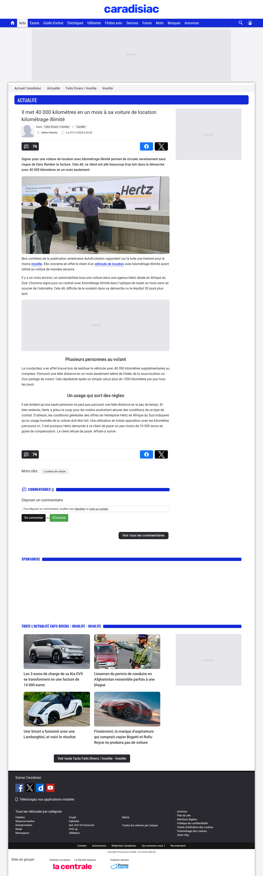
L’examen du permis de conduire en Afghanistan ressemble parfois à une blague (124, 679)
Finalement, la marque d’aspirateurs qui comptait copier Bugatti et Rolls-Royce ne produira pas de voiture (124, 737)
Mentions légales (187, 819)
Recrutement (178, 845)
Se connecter (33, 518)
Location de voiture (55, 471)
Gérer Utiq (183, 835)
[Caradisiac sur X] (30, 788)
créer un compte (98, 508)
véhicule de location (109, 264)
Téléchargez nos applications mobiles (47, 799)
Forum (147, 23)
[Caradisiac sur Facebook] (20, 788)
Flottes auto (113, 23)
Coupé (72, 817)
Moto (160, 23)
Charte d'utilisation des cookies (195, 827)
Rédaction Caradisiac (124, 845)
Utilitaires (94, 23)
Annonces (192, 23)
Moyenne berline (25, 821)
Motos (125, 817)
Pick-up (73, 829)
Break (18, 829)
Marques (174, 23)
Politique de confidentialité (192, 823)
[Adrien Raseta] (28, 136)
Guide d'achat (53, 23)
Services (132, 23)
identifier (80, 508)
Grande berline (23, 825)
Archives (182, 811)
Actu (22, 23)
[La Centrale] (72, 870)
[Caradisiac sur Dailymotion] (40, 788)
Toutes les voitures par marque (140, 825)
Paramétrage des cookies (192, 831)
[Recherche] (241, 23)
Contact (82, 845)
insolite (36, 264)
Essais (34, 23)
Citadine (20, 817)
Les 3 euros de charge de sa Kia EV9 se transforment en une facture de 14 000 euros (53, 679)
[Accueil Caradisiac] (12, 23)
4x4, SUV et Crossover (81, 825)
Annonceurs (99, 845)
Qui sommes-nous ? (153, 845)
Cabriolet (74, 821)
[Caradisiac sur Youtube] (50, 788)
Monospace (22, 832)
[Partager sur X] (162, 145)
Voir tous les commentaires (143, 535)
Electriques (75, 23)
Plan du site (184, 815)
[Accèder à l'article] (57, 651)
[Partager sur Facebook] (147, 145)
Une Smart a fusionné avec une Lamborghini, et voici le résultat (50, 734)
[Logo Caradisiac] (131, 16)
